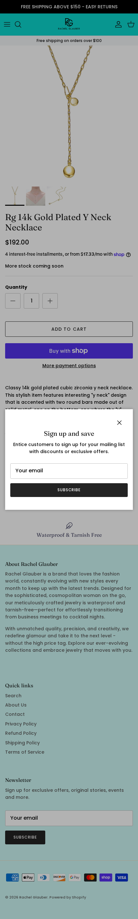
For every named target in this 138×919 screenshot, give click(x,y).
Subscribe (69, 490)
